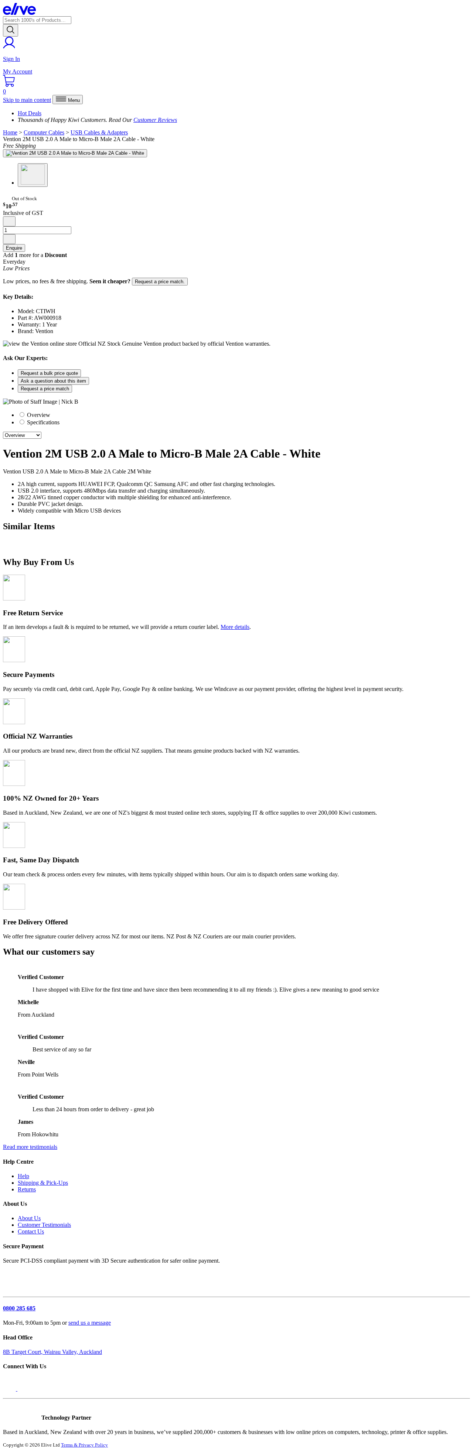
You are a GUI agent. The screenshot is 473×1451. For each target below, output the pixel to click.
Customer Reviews (155, 120)
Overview (37, 415)
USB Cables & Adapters (99, 132)
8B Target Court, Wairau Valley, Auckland (52, 1352)
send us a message (89, 1323)
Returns (27, 1189)
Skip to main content (27, 100)
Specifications (42, 422)
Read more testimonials (30, 1147)
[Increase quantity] (9, 239)
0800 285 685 (19, 1308)
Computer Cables (44, 132)
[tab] (244, 414)
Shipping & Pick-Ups (43, 1183)
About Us (29, 1218)
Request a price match (45, 388)
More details (235, 627)
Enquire (14, 248)
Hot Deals (29, 113)
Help (23, 1176)
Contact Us (31, 1231)
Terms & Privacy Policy (84, 1445)
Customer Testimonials (44, 1225)
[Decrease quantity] (9, 221)
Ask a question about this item (53, 381)
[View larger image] (75, 153)
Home (10, 132)
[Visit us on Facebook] (10, 1389)
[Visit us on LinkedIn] (25, 1389)
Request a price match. (160, 281)
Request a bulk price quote (49, 373)
